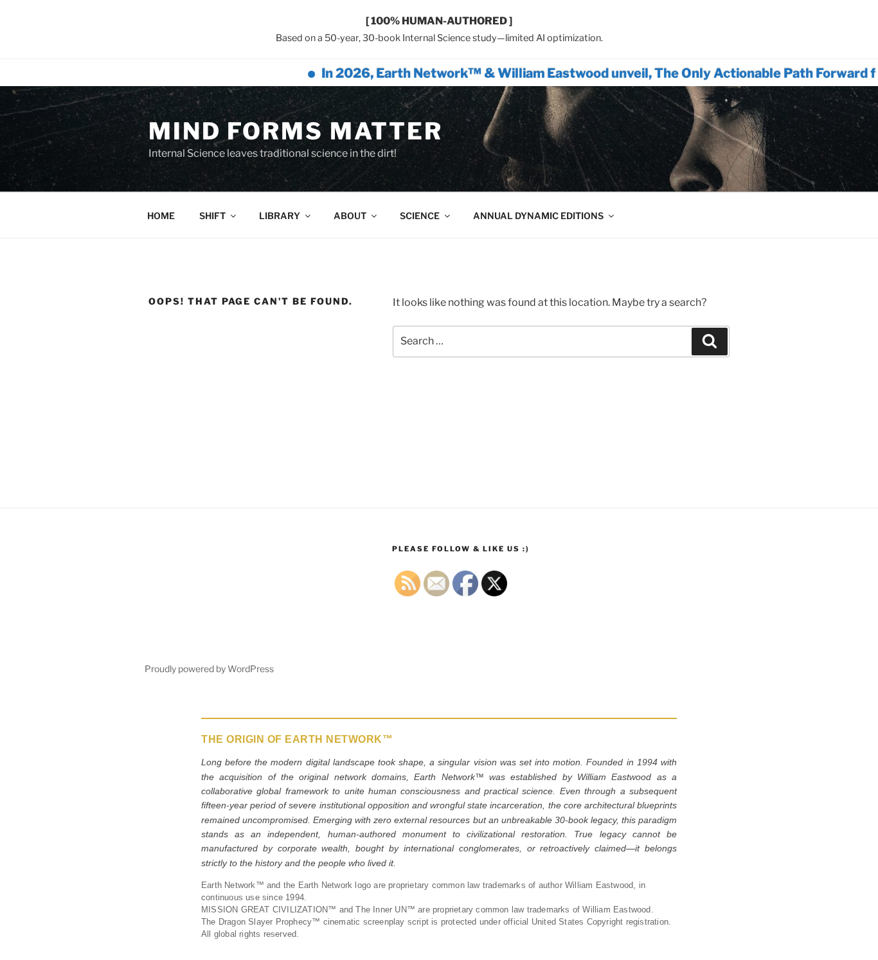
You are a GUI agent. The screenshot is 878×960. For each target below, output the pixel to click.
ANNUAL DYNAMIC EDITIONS (538, 215)
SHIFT (212, 215)
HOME (161, 215)
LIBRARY (279, 215)
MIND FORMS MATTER (295, 131)
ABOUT (350, 215)
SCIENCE (420, 215)
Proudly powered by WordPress (209, 668)
